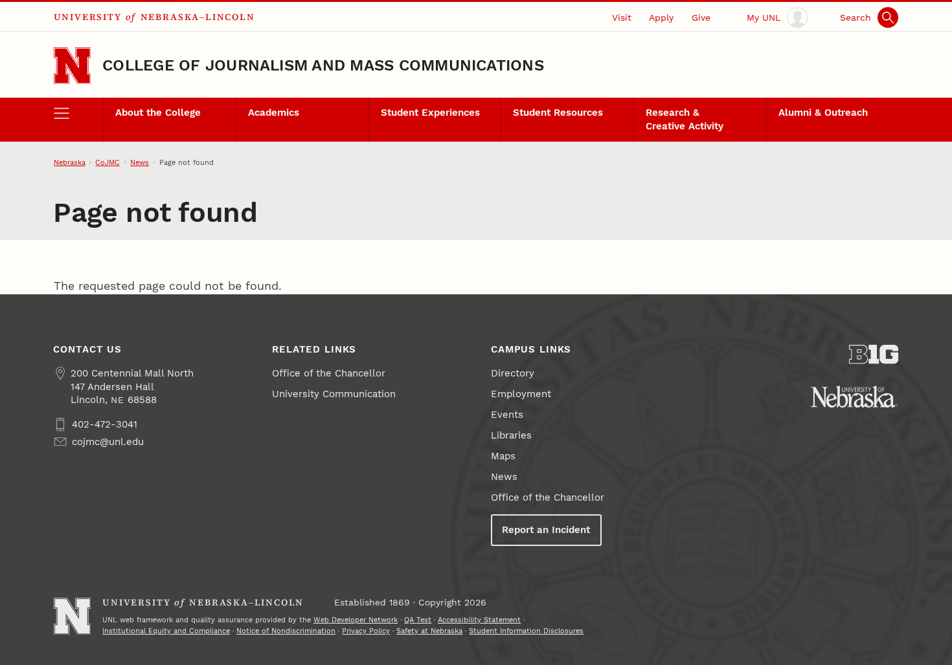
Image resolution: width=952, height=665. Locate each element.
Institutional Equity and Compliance (166, 630)
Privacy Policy (366, 630)
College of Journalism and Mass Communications (323, 65)
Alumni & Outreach (823, 112)
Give (701, 17)
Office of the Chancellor (328, 373)
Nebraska (69, 162)
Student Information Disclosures (526, 630)
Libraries (511, 435)
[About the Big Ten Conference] (874, 354)
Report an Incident (546, 530)
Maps (503, 456)
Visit (621, 17)
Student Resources (558, 112)
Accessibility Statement (479, 619)
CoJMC (107, 162)
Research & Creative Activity (684, 119)
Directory (512, 373)
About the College (158, 112)
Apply (661, 17)
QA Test (417, 619)
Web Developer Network (355, 619)
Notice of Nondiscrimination (285, 630)
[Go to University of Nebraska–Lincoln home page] (72, 65)
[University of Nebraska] (854, 397)
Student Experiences (430, 112)
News (139, 162)
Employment (521, 394)
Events (507, 414)
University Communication (334, 394)
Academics (273, 112)
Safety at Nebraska (429, 630)
